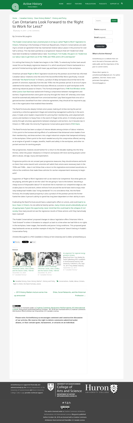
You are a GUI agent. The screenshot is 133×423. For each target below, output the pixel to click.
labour (76, 281)
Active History (32, 3)
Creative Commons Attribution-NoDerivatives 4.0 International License (48, 309)
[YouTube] (67, 402)
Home (61, 4)
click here (103, 78)
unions (38, 284)
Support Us (114, 4)
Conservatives (63, 281)
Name (100, 29)
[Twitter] (63, 402)
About (69, 4)
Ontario (81, 281)
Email (99, 37)
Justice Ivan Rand (24, 91)
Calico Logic (20, 393)
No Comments (34, 31)
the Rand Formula (28, 80)
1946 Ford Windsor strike (75, 88)
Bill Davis (76, 124)
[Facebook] (65, 402)
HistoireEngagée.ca (98, 83)
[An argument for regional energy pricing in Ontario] (76, 261)
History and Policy (59, 18)
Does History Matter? (42, 18)
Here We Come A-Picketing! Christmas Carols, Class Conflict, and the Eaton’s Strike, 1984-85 (23, 268)
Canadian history (26, 18)
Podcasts (103, 4)
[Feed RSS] (70, 402)
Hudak (71, 281)
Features (78, 4)
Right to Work (33, 74)
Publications (90, 4)
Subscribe (100, 46)
